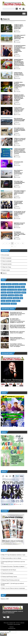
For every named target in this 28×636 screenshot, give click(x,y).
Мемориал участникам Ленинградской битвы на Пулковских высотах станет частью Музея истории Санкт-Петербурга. (19, 97)
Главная (3, 21)
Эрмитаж (13, 303)
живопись (15, 298)
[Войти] (20, 9)
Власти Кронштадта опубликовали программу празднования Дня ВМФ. (19, 119)
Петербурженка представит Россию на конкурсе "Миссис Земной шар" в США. (19, 234)
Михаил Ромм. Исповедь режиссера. (11, 580)
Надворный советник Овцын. (9, 569)
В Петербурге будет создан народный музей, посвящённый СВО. (19, 182)
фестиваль (10, 287)
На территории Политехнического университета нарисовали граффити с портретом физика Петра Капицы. (17, 321)
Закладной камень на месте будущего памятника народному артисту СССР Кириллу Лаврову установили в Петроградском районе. (19, 62)
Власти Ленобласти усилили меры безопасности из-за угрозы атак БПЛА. (18, 172)
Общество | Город (6, 267)
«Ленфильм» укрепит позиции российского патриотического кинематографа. (18, 26)
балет (3, 301)
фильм (23, 292)
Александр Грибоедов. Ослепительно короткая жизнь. (13, 562)
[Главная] (14, 5)
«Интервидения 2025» (18, 162)
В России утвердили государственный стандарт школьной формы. (18, 203)
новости (4, 289)
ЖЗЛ (24, 289)
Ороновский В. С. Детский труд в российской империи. (12, 584)
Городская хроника (7, 264)
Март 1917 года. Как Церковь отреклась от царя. (13, 554)
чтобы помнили (5, 303)
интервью (4, 295)
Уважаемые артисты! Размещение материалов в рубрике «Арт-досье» (17, 313)
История (4, 292)
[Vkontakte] (4, 617)
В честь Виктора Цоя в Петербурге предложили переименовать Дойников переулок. (19, 130)
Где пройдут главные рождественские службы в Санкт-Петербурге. (17, 345)
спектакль (15, 284)
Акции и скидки (6, 270)
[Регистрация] (23, 9)
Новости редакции (6, 258)
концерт (9, 284)
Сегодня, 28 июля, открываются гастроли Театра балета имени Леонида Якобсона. (19, 109)
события (4, 298)
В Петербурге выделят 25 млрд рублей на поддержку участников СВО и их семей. (19, 37)
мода (18, 301)
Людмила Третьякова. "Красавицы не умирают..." (14, 566)
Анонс (3, 284)
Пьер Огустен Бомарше (7, 573)
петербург (22, 284)
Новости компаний (6, 261)
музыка (9, 298)
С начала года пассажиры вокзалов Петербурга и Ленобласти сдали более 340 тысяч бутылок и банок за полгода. (20, 151)
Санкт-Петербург (12, 289)
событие (17, 287)
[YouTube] (8, 617)
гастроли (11, 295)
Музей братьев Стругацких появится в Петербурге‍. (17, 332)
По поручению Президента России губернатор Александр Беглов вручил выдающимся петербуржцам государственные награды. (19, 49)
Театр (19, 289)
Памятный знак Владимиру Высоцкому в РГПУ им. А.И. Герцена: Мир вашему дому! (17, 326)
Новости (7, 21)
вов (21, 295)
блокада (8, 301)
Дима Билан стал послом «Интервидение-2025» (19, 223)
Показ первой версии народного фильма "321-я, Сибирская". (17, 339)
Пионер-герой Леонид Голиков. (9, 576)
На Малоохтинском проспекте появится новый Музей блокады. (19, 73)
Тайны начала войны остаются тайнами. (11, 558)
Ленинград (17, 292)
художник (10, 292)
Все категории (5, 255)
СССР (13, 301)
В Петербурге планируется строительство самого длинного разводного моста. (20, 192)
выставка (4, 287)
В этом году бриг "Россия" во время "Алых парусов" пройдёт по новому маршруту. (19, 213)
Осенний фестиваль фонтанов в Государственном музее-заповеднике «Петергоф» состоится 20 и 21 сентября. (19, 85)
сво (21, 298)
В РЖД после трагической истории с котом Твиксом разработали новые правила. (19, 140)
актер (16, 295)
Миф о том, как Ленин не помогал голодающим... (13, 588)
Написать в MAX (5, 598)
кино (23, 287)
